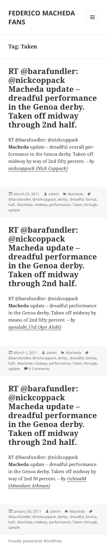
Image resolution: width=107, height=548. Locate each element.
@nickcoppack (44, 199)
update (14, 209)
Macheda (75, 193)
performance (60, 204)
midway (40, 204)
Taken (77, 204)
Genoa (91, 199)
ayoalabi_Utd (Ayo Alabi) (34, 327)
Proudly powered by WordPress (35, 541)
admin (53, 193)
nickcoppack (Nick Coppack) (38, 168)
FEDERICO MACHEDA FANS (41, 17)
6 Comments (39, 368)
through (90, 204)
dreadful (77, 199)
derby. (63, 199)
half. (11, 204)
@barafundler (19, 199)
